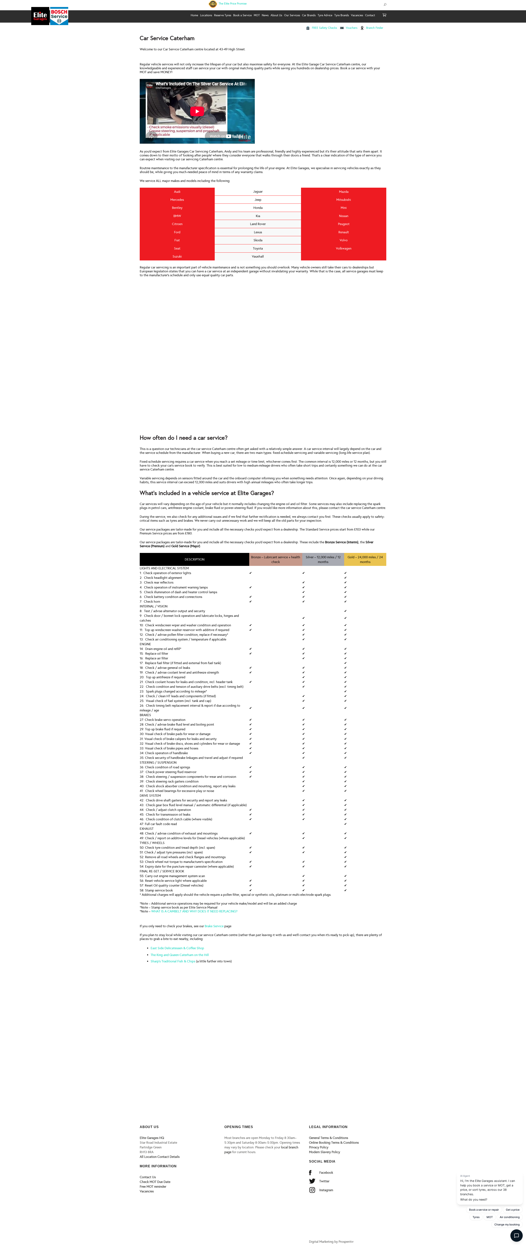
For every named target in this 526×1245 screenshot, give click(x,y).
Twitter (324, 1181)
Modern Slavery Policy (324, 1152)
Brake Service (214, 926)
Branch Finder (374, 28)
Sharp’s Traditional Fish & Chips (173, 961)
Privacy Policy (318, 1147)
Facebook (326, 1172)
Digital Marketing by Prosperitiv (331, 1242)
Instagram (326, 1190)
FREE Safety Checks (324, 28)
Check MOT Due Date (155, 1182)
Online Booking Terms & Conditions (334, 1142)
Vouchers (351, 28)
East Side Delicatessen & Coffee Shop (177, 948)
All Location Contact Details (160, 1157)
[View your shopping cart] (384, 15)
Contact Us (148, 1177)
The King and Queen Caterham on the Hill (180, 955)
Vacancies (147, 1191)
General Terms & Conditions (328, 1138)
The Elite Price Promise (232, 3)
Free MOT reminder (153, 1186)
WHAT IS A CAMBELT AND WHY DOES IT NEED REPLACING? (194, 911)
